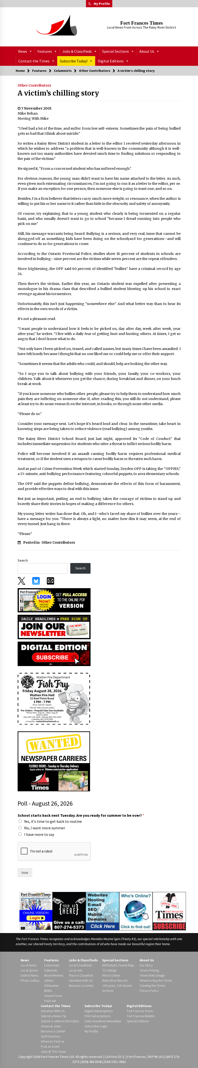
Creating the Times (152, 985)
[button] (89, 3)
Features (44, 51)
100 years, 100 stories (117, 985)
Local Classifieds (80, 965)
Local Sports (29, 970)
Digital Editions (111, 61)
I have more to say (39, 834)
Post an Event (50, 1046)
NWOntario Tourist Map (118, 965)
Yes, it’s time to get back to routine (53, 821)
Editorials (50, 970)
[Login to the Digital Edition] (35, 910)
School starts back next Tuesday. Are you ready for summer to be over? (81, 815)
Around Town (53, 996)
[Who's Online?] (136, 911)
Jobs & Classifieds (77, 51)
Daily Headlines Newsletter (103, 1021)
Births (48, 990)
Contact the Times (34, 61)
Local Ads (75, 970)
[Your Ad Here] (68, 911)
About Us (146, 51)
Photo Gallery (30, 980)
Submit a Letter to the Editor (60, 1021)
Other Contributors (34, 85)
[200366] (54, 698)
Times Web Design (152, 975)
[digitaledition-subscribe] (54, 653)
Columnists (51, 965)
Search (23, 560)
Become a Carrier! (81, 985)
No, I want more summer (44, 827)
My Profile (102, 3)
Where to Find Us (52, 1041)
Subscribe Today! (73, 61)
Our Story (146, 965)
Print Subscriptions (97, 1016)
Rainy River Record (114, 980)
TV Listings (109, 970)
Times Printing (149, 970)
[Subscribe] (169, 911)
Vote (24, 872)
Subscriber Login (96, 1026)
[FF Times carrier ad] (54, 761)
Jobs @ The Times (53, 1051)
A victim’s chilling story (58, 93)
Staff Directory (50, 1036)
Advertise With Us (80, 980)
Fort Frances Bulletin (141, 1016)
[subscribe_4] (54, 626)
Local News (28, 965)
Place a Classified (81, 975)
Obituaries (51, 985)
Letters (48, 980)
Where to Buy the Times (156, 980)
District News (30, 975)
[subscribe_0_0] (54, 600)
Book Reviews (53, 975)
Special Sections (115, 51)
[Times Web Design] (102, 911)
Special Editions (138, 1021)
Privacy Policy (149, 990)
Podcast (50, 1001)
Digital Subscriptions (99, 1011)
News (22, 51)
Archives (107, 990)
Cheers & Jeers (51, 1026)
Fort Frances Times (141, 23)
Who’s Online (111, 975)
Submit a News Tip (53, 1016)
